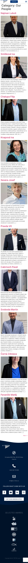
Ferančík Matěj (9, 394)
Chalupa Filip (8, 96)
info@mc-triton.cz (14, 480)
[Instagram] (23, 492)
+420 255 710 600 (14, 470)
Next (25, 435)
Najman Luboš (8, 13)
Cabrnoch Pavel (9, 267)
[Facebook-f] (4, 492)
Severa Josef (8, 180)
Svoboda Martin (9, 309)
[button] (26, 1)
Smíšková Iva (8, 54)
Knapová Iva (7, 137)
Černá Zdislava (9, 353)
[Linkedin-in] (17, 492)
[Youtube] (11, 492)
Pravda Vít (6, 226)
